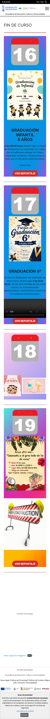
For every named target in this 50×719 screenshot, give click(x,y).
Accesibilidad (31, 683)
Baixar (29, 656)
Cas (42, 2)
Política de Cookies (36, 680)
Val (37, 2)
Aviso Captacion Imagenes (15, 656)
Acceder (7, 2)
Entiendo (24, 715)
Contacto (21, 683)
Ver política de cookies (25, 711)
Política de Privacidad (19, 680)
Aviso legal (5, 680)
